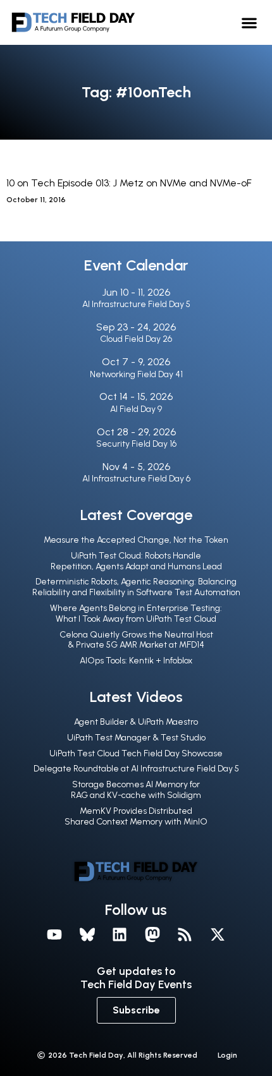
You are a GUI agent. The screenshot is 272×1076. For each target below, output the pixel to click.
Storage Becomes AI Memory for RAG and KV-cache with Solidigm (136, 790)
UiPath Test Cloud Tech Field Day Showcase (136, 753)
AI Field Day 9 (136, 409)
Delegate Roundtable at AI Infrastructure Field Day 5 (136, 768)
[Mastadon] (152, 934)
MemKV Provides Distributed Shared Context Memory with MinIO (136, 816)
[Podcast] (185, 934)
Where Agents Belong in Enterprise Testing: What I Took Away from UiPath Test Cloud (136, 613)
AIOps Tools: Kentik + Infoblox (136, 660)
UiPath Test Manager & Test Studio (136, 737)
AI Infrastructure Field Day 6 (136, 478)
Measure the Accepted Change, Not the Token (136, 540)
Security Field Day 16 (136, 443)
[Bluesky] (87, 934)
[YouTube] (54, 934)
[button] (249, 22)
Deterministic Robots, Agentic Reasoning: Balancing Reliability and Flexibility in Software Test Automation (136, 587)
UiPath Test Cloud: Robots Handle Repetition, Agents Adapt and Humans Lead (136, 561)
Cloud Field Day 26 (136, 339)
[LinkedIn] (119, 934)
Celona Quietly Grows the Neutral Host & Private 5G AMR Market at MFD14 (136, 640)
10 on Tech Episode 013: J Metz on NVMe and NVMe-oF (129, 183)
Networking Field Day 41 (136, 374)
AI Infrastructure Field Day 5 (136, 304)
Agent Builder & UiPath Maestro (136, 721)
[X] (217, 934)
